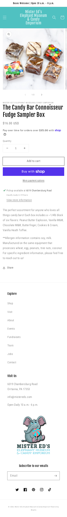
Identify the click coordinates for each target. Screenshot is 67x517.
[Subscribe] (55, 476)
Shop (10, 303)
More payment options (33, 180)
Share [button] (10, 267)
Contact (11, 362)
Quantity (7, 141)
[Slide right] (42, 95)
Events (11, 328)
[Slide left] (25, 95)
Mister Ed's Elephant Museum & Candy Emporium (32, 507)
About (10, 320)
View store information (19, 200)
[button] (5, 17)
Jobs (10, 353)
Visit (9, 311)
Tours (10, 345)
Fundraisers (14, 337)
